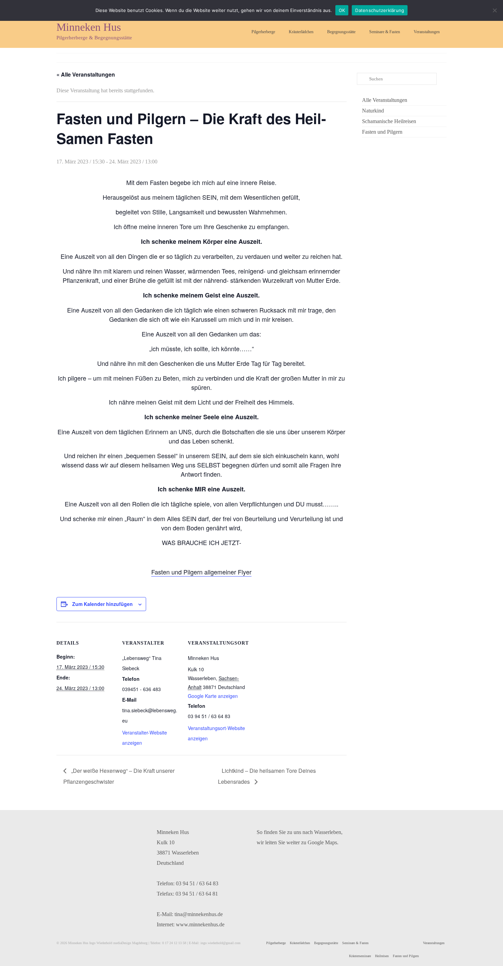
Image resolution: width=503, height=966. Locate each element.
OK (342, 10)
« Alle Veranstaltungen (85, 74)
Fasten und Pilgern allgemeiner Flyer (201, 571)
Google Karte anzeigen (213, 695)
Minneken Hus (88, 27)
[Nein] (494, 10)
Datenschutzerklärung (379, 10)
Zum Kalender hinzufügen (102, 603)
